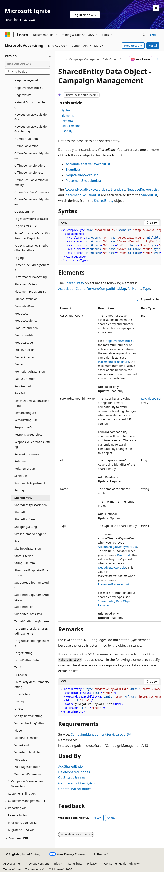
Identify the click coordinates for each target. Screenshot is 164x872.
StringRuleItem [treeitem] (24, 563)
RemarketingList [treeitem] (25, 413)
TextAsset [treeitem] (20, 675)
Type (146, 288)
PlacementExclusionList (83, 180)
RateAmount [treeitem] (22, 386)
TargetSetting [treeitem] (23, 653)
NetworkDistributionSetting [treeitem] (31, 104)
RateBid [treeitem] (19, 393)
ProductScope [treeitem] (23, 342)
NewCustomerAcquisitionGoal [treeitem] (31, 117)
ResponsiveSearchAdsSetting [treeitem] (32, 444)
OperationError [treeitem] (24, 211)
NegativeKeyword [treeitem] (26, 80)
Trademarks (33, 869)
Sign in (154, 34)
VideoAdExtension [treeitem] (26, 738)
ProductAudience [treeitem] (25, 320)
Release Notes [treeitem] (17, 815)
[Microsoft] (7, 34)
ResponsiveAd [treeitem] (23, 427)
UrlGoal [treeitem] (19, 708)
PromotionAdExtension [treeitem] (29, 371)
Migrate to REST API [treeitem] (21, 830)
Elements (67, 115)
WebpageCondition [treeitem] (27, 767)
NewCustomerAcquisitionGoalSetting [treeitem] (31, 129)
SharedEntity (103, 200)
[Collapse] (49, 56)
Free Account (133, 45)
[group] (109, 245)
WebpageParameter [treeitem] (27, 774)
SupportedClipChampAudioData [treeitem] (32, 597)
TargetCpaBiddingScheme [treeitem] (31, 621)
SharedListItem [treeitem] (24, 519)
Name (136, 288)
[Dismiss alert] (156, 8)
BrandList (73, 169)
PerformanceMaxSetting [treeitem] (30, 277)
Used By (66, 131)
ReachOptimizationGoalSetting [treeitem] (31, 403)
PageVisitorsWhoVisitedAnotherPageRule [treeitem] (31, 248)
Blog (57, 863)
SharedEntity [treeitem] (23, 498)
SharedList (149, 195)
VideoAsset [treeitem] (21, 745)
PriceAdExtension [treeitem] (26, 299)
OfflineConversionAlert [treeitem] (29, 165)
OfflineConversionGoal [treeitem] (29, 172)
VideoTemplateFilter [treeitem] (27, 752)
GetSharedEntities (72, 777)
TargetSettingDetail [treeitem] (27, 660)
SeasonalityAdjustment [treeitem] (29, 483)
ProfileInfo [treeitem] (21, 364)
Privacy (92, 863)
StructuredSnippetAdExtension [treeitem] (31, 572)
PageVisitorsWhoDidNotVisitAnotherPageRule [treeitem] (32, 235)
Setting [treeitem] (19, 490)
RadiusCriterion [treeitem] (24, 379)
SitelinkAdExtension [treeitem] (27, 548)
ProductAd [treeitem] (21, 313)
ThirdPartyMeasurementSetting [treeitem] (31, 684)
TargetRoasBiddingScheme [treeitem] (31, 643)
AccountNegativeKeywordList (88, 164)
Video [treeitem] (18, 730)
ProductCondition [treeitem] (26, 328)
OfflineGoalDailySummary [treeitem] (31, 192)
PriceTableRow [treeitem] (24, 306)
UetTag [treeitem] (19, 701)
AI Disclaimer (12, 863)
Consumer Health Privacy (121, 863)
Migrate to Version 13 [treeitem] (22, 822)
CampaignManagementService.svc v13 (100, 734)
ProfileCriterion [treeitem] (24, 350)
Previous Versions (37, 863)
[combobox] (27, 64)
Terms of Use (12, 869)
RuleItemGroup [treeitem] (24, 468)
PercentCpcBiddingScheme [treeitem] (31, 267)
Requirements (70, 126)
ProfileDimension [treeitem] (25, 357)
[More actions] (157, 59)
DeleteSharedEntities (74, 772)
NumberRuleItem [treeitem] (26, 139)
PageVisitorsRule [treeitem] (25, 226)
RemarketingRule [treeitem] (26, 420)
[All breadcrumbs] (61, 59)
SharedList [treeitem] (21, 512)
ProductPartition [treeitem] (25, 335)
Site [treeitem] (16, 541)
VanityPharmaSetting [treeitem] (28, 716)
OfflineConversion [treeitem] (26, 146)
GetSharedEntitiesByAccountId (81, 783)
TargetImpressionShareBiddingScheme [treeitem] (31, 631)
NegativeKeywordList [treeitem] (28, 88)
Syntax (65, 110)
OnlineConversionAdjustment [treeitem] (32, 201)
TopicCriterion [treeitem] (23, 694)
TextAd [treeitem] (18, 667)
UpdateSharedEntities (74, 789)
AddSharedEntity (71, 766)
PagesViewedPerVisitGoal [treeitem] (31, 219)
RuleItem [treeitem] (20, 461)
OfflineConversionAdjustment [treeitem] (32, 155)
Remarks (67, 120)
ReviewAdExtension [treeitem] (27, 454)
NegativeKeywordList (82, 175)
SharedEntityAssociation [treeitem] (30, 505)
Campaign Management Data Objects (94, 59)
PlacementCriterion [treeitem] (27, 284)
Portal (153, 45)
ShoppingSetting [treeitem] (25, 527)
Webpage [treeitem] (20, 759)
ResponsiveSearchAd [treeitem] (28, 434)
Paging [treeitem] (19, 258)
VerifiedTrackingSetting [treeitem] (30, 723)
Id (129, 288)
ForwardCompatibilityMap (106, 288)
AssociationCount (71, 288)
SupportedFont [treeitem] (24, 607)
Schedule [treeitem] (20, 476)
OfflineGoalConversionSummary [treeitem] (31, 182)
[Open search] (144, 34)
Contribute (75, 863)
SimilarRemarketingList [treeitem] (30, 534)
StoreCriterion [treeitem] (23, 556)
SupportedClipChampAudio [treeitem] (32, 585)
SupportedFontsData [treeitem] (28, 614)
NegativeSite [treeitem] (22, 95)
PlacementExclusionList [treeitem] (30, 291)
